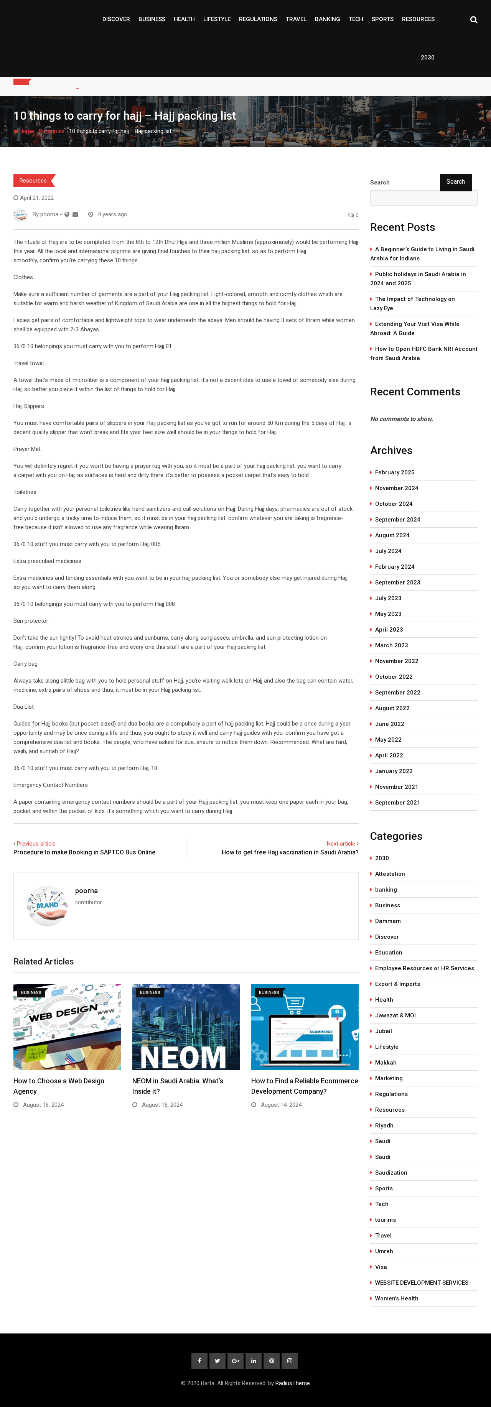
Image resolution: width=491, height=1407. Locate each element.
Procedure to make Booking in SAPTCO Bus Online (84, 852)
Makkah (386, 1062)
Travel (296, 19)
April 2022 (389, 755)
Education (388, 952)
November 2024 (397, 488)
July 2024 (388, 551)
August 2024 (392, 535)
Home (26, 131)
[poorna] (75, 214)
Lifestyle (217, 19)
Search (380, 182)
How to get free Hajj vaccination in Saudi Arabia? (290, 852)
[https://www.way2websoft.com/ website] (67, 214)
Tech (356, 19)
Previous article (36, 843)
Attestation (390, 874)
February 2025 (395, 472)
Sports (383, 19)
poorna (86, 891)
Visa (381, 1267)
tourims (385, 1219)
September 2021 (397, 802)
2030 (428, 57)
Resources (418, 19)
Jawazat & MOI (395, 1015)
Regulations (258, 19)
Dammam (388, 921)
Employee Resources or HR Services (424, 968)
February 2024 (395, 566)
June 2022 (389, 724)
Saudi (382, 1141)
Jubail (383, 1031)
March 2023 (391, 645)
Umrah (384, 1251)
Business (151, 19)
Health (184, 19)
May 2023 (388, 614)
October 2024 (394, 503)
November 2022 (397, 661)
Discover (116, 19)
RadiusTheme (292, 1383)
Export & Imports (397, 984)
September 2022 (397, 692)
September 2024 (397, 519)
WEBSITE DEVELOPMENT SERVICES (421, 1282)
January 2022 (394, 771)
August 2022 (392, 708)
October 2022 (394, 676)
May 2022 (388, 739)
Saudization (391, 1172)
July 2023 (388, 598)
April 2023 (389, 629)
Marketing (389, 1078)
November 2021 (397, 786)
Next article (341, 843)
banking (327, 19)
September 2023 (397, 582)
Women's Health (397, 1298)
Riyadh (384, 1125)
